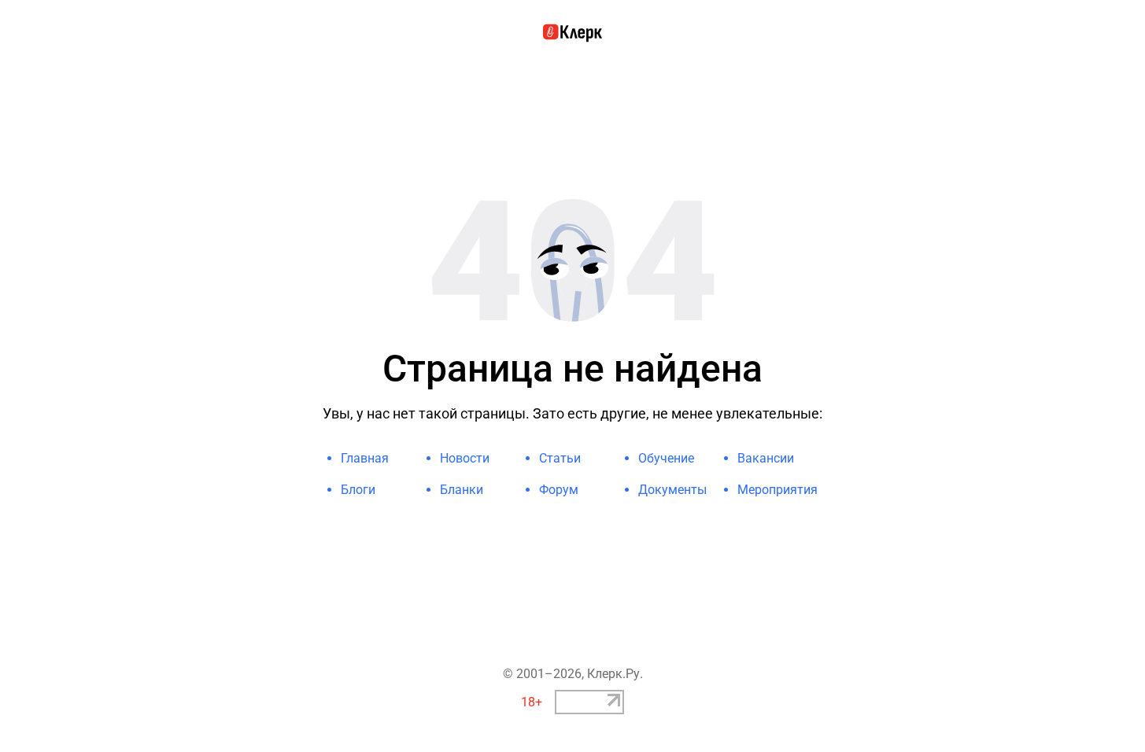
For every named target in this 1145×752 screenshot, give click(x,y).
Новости (464, 458)
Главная (365, 458)
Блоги (358, 489)
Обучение (666, 458)
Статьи (560, 458)
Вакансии (765, 458)
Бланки (461, 489)
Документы (672, 489)
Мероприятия (777, 489)
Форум (558, 489)
